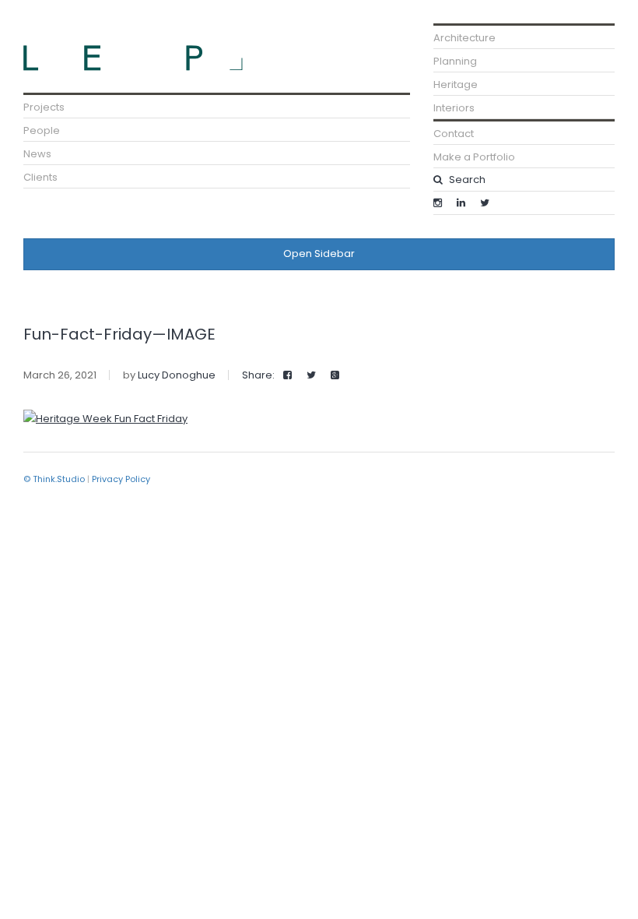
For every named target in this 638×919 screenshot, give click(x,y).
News (37, 153)
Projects (44, 107)
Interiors (454, 107)
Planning (455, 61)
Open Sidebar (319, 253)
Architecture (464, 37)
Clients (40, 177)
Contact (453, 133)
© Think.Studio (54, 479)
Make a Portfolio (474, 157)
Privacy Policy (121, 479)
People (41, 130)
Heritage (455, 84)
